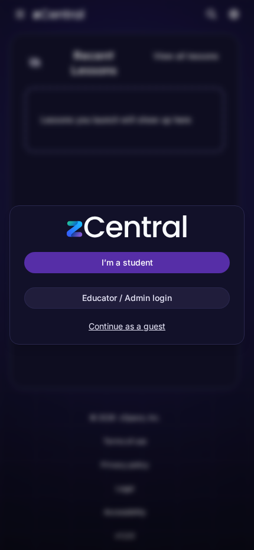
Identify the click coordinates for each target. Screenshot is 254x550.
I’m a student (127, 262)
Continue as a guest (127, 326)
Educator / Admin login (127, 298)
